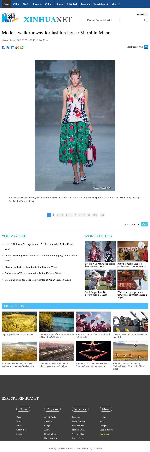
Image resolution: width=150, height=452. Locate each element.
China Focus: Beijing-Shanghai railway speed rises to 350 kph (53, 365)
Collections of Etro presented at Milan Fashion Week (33, 273)
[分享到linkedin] (13, 47)
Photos (102, 417)
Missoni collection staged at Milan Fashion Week (31, 267)
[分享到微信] (22, 47)
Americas (48, 421)
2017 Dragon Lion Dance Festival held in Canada (97, 293)
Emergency (76, 442)
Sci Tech (20, 438)
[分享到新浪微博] (17, 47)
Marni (145, 224)
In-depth (85, 4)
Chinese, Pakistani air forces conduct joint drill (130, 335)
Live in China (77, 438)
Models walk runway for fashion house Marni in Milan (100, 265)
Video (102, 421)
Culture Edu (21, 429)
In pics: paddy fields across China (17, 334)
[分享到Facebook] (3, 47)
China (16, 4)
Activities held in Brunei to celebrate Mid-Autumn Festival (131, 265)
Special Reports (106, 429)
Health (19, 442)
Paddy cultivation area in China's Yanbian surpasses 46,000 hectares (18, 365)
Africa (47, 429)
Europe (47, 425)
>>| (102, 215)
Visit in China (78, 434)
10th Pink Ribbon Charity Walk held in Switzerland (93, 335)
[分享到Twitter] (8, 47)
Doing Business (78, 421)
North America (50, 438)
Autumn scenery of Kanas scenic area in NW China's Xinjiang (56, 335)
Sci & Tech (72, 4)
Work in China (78, 425)
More (116, 4)
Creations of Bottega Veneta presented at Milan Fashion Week (38, 279)
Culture (49, 4)
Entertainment (100, 4)
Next (95, 215)
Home (7, 4)
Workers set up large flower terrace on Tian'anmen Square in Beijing (132, 294)
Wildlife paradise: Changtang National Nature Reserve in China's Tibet (129, 366)
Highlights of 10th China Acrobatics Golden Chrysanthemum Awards (92, 365)
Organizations (50, 434)
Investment (76, 417)
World (26, 4)
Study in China (78, 429)
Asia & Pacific (50, 417)
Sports (60, 4)
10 (89, 215)
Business (37, 4)
